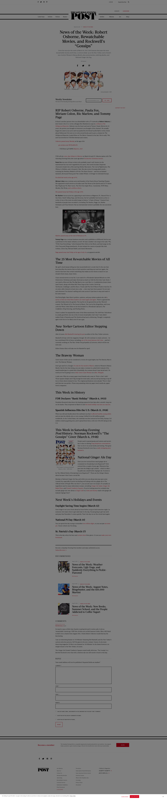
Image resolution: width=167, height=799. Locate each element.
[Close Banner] (163, 796)
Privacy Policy (73, 795)
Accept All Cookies (134, 796)
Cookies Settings (124, 796)
